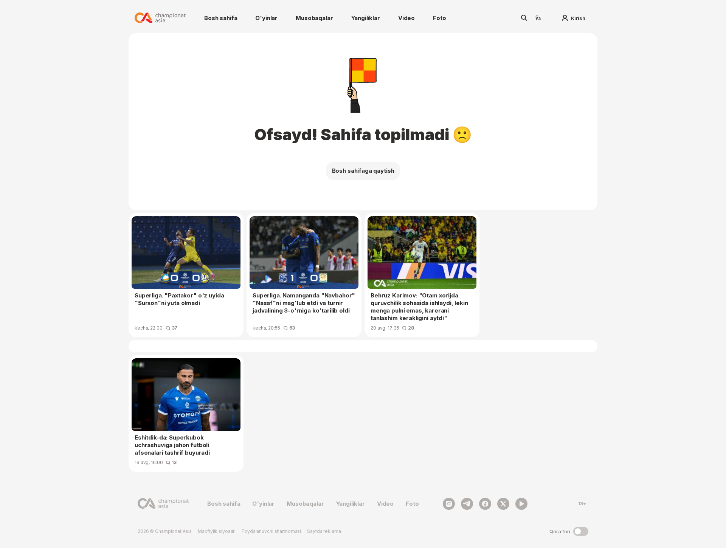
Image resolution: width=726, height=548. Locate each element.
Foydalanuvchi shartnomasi (271, 531)
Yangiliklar (365, 18)
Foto (439, 18)
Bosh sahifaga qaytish (363, 170)
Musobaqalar (314, 18)
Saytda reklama (324, 531)
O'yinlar (266, 18)
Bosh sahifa (220, 18)
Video (406, 18)
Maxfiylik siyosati (217, 531)
